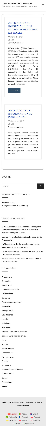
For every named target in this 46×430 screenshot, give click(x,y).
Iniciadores (6, 323)
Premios (5, 361)
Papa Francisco (8, 349)
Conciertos (6, 298)
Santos (4, 378)
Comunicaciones (16, 43)
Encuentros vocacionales (11, 302)
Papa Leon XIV (7, 353)
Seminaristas (7, 382)
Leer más (14, 90)
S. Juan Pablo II (7, 374)
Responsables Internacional (12, 370)
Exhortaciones (7, 315)
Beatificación (7, 285)
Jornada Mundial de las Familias (14, 336)
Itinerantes (6, 327)
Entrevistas (6, 306)
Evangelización (7, 311)
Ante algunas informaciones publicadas (20, 114)
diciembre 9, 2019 (17, 121)
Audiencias (6, 281)
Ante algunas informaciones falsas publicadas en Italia (23, 27)
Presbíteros (6, 365)
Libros (4, 340)
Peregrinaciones (8, 357)
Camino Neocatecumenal (17, 3)
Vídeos (4, 386)
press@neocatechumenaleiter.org (15, 206)
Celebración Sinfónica (10, 290)
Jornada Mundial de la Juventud (14, 332)
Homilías (5, 319)
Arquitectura (7, 277)
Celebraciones (7, 294)
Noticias (5, 344)
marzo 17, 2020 (16, 37)
